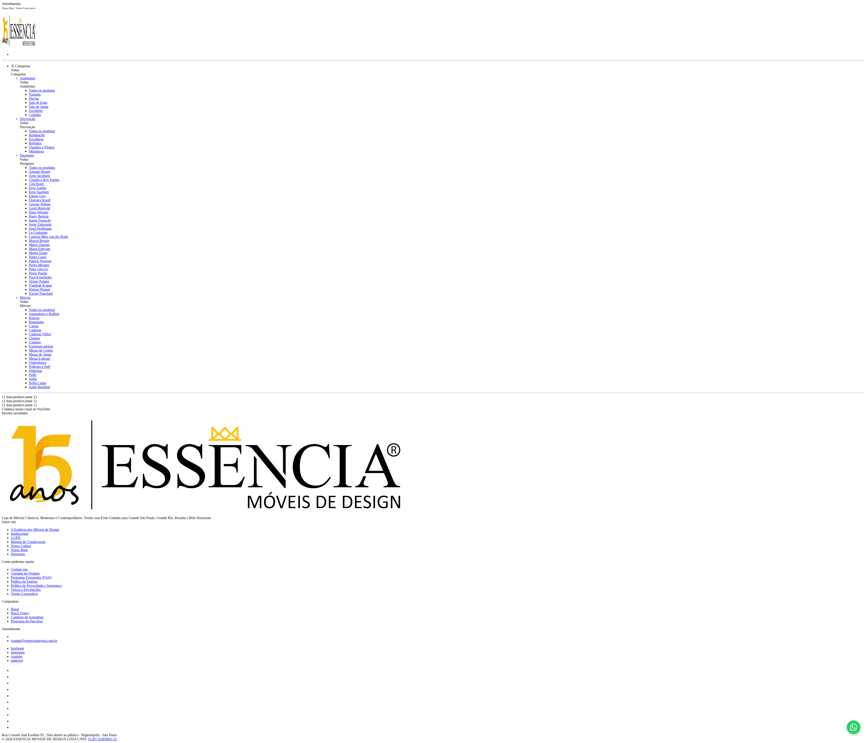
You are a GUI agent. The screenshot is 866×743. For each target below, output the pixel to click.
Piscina (34, 98)
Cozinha (35, 115)
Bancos (34, 318)
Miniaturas (36, 151)
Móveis (25, 298)
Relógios (35, 143)
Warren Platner (39, 289)
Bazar (15, 609)
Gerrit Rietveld (39, 208)
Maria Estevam (39, 249)
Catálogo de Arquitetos (27, 617)
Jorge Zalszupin (40, 224)
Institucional (19, 534)
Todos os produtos (42, 90)
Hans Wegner (38, 212)
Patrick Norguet (40, 261)
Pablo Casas (37, 257)
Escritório (36, 111)
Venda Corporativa (25, 8)
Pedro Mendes (39, 265)
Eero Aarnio (37, 188)
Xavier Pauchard (41, 293)
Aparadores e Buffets (44, 314)
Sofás (33, 379)
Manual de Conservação (28, 542)
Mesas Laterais (39, 358)
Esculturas (36, 139)
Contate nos (19, 569)
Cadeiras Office (40, 334)
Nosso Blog (8, 8)
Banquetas (36, 322)
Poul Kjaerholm (40, 277)
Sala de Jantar (38, 107)
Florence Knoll (39, 200)
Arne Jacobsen (39, 176)
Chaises (34, 338)
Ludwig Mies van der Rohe (48, 237)
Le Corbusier (38, 233)
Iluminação (37, 135)
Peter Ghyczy (38, 269)
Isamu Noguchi (40, 220)
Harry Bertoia (38, 216)
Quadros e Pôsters (42, 147)
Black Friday (20, 613)
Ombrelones (37, 363)
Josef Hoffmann (40, 228)
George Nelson (40, 204)
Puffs (32, 375)
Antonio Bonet (39, 172)
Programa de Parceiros (27, 621)
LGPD (16, 538)
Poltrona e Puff (39, 367)
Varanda (35, 94)
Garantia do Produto (25, 573)
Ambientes (27, 78)
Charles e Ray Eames (44, 180)
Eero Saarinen (39, 192)
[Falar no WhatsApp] (853, 727)
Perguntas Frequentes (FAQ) (31, 577)
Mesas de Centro (41, 350)
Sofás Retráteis (39, 387)
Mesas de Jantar (40, 354)
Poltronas (35, 371)
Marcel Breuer (39, 241)
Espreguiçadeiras (41, 346)
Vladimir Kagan (40, 285)
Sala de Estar (38, 102)
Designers (27, 155)
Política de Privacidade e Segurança (36, 585)
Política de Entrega (24, 581)
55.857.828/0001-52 (102, 739)
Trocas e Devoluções (26, 590)
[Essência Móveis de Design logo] (19, 47)
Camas (34, 326)
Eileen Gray (37, 196)
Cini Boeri (36, 184)
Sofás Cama (37, 383)
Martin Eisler (38, 253)
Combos (35, 342)
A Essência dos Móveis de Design (35, 530)
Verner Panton (39, 281)
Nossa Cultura (21, 546)
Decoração (27, 119)
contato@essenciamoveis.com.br (34, 641)
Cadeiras (35, 330)
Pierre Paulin (38, 273)
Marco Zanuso (39, 245)
